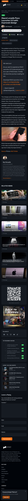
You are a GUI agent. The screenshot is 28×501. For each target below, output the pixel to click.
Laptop (3, 481)
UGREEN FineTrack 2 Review (13, 348)
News (6, 10)
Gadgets (3, 469)
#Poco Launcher (13, 40)
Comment (4, 402)
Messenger (20, 34)
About (2, 488)
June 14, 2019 (20, 90)
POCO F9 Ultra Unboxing (14, 382)
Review (3, 475)
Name (2, 420)
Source (3, 151)
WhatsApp (12, 34)
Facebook (4, 34)
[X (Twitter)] (7, 334)
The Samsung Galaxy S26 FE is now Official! (17, 368)
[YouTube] (14, 334)
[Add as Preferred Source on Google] (11, 30)
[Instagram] (10, 334)
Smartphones (4, 471)
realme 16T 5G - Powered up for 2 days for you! (16, 378)
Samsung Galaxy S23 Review (13, 358)
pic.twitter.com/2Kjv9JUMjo (11, 84)
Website (3, 432)
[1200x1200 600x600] (14, 327)
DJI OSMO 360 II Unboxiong (15, 373)
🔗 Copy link (4, 37)
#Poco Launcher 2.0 (6, 43)
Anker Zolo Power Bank (14, 387)
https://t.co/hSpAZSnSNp (11, 82)
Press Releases (4, 473)
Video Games (4, 479)
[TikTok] (17, 334)
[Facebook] (4, 334)
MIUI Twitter (14, 151)
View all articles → (7, 178)
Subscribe (6, 497)
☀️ (21, 5)
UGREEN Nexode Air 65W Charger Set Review (12, 345)
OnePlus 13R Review (11, 355)
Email (2, 426)
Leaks (2, 477)
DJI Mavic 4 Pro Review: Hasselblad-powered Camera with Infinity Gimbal (13, 352)
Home (2, 10)
